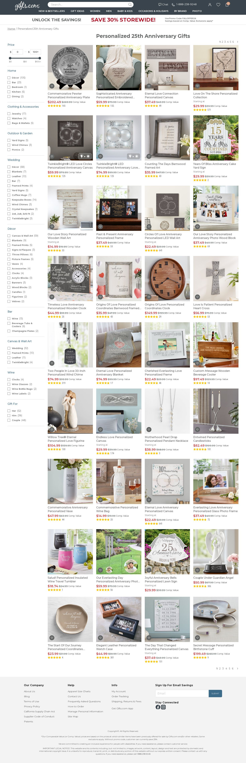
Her (16, 410)
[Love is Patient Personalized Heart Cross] (215, 278)
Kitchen (18, 91)
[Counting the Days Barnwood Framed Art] (167, 138)
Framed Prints (22, 185)
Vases (17, 263)
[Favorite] (218, 4)
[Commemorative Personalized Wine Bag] (118, 481)
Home (11, 28)
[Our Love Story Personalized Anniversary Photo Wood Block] (215, 208)
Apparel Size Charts (79, 691)
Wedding (19, 348)
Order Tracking (120, 696)
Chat (165, 4)
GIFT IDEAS (77, 11)
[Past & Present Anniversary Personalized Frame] (118, 208)
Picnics (17, 149)
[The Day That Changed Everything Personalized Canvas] (167, 619)
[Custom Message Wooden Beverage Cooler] (215, 344)
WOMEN (95, 11)
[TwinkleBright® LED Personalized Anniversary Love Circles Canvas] (118, 138)
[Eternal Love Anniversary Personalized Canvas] (167, 481)
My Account (119, 691)
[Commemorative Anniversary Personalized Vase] (70, 481)
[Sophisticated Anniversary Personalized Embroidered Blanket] (118, 67)
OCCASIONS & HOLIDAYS (153, 11)
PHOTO (197, 11)
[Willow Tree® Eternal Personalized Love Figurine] (70, 411)
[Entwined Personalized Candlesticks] (215, 411)
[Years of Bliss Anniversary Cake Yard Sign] (215, 138)
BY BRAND (180, 11)
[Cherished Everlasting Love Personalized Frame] (167, 344)
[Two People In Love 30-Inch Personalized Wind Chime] (70, 344)
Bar (16, 82)
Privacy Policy (32, 706)
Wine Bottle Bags (24, 388)
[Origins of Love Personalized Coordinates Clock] (167, 278)
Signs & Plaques (23, 249)
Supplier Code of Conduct (39, 716)
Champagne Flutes (25, 330)
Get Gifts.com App (122, 708)
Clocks (17, 273)
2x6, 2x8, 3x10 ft (22, 213)
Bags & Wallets (22, 123)
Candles (18, 291)
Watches (19, 118)
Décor (18, 77)
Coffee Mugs (21, 195)
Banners (18, 282)
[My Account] (209, 4)
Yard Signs (20, 140)
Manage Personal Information (85, 711)
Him (16, 415)
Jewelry (18, 113)
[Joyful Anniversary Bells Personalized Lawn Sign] (167, 551)
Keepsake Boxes (24, 199)
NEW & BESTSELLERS (52, 11)
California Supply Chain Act (39, 711)
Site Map (73, 716)
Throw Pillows (22, 254)
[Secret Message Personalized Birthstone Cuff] (215, 619)
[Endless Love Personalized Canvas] (118, 411)
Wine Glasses (21, 384)
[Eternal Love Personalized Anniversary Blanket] (118, 344)
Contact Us (74, 696)
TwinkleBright (22, 218)
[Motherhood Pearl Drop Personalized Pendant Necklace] (167, 411)
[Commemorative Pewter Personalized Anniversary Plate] (70, 67)
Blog (27, 696)
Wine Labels (21, 393)
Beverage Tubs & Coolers (22, 325)
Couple (18, 420)
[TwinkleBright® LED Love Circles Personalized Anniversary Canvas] (70, 138)
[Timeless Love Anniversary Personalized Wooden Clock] (70, 278)
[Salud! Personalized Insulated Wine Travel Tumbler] (70, 551)
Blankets (19, 171)
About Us (29, 691)
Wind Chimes (21, 144)
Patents (28, 721)
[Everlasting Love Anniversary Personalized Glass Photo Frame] (215, 481)
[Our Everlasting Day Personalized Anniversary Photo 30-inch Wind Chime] (118, 551)
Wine (17, 318)
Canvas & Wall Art (24, 235)
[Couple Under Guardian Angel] (215, 551)
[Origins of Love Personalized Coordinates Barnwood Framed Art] (118, 278)
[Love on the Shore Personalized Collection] (215, 67)
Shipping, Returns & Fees (126, 701)
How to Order (76, 706)
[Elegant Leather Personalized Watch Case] (118, 619)
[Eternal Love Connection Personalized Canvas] (167, 67)
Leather (19, 176)
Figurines (19, 296)
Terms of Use (31, 701)
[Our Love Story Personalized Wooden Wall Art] (70, 208)
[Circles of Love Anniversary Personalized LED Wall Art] (167, 208)
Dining (17, 96)
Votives (18, 301)
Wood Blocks (21, 287)
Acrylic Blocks (22, 277)
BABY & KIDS (125, 11)
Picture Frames (22, 259)
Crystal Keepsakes (24, 209)
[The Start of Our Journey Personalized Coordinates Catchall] (70, 619)
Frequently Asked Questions (84, 701)
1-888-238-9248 (186, 4)
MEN (109, 11)
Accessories (21, 268)
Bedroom (19, 87)
